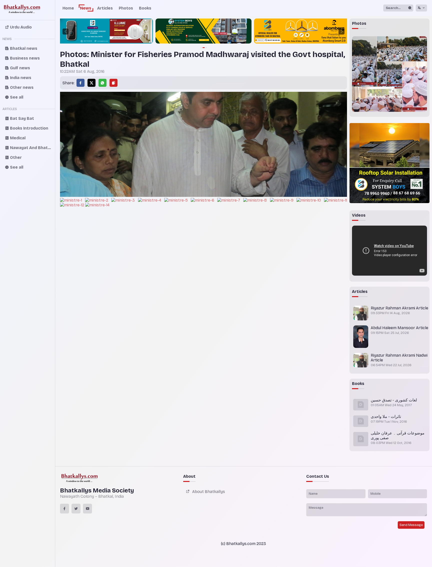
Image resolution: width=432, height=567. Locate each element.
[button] (65, 32)
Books (145, 8)
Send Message (411, 525)
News (85, 8)
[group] (105, 32)
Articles (105, 8)
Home (68, 8)
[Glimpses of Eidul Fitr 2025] (364, 61)
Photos (126, 8)
